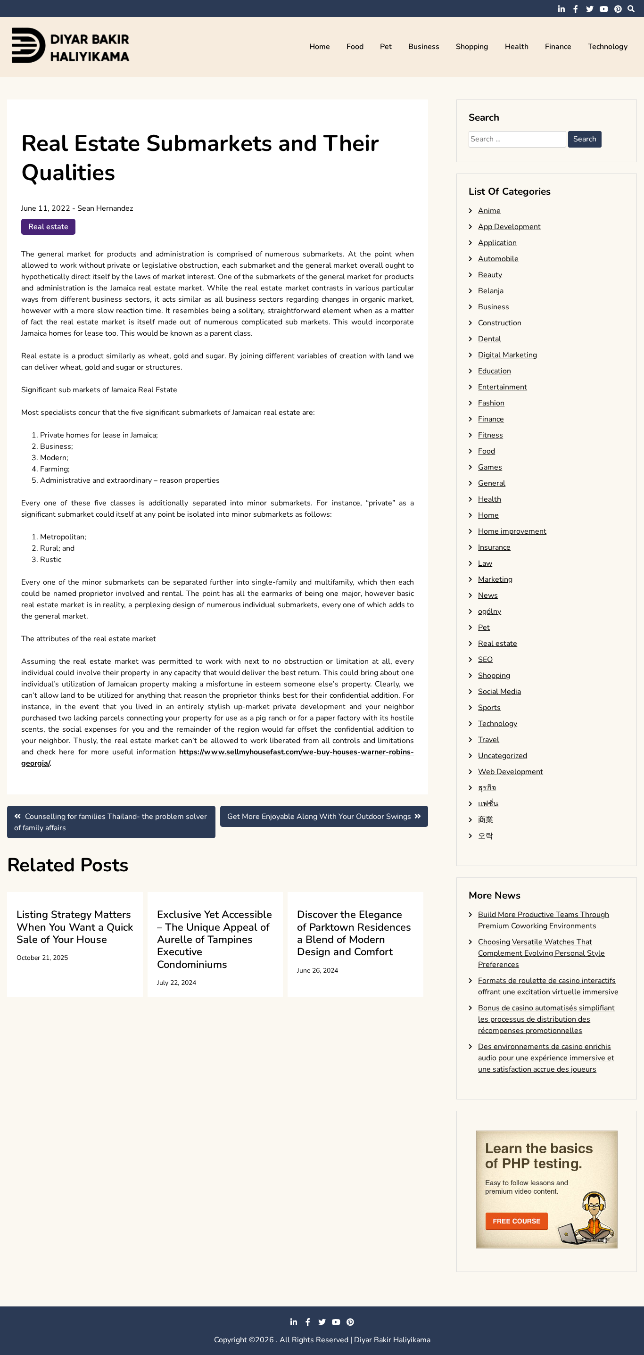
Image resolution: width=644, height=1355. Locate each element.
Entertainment (502, 387)
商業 (485, 820)
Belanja (491, 291)
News (488, 595)
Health (516, 46)
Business (423, 46)
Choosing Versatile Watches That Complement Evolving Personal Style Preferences (541, 953)
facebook (575, 9)
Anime (489, 211)
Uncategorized (502, 756)
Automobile (498, 259)
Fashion (491, 403)
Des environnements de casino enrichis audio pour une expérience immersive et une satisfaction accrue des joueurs (546, 1057)
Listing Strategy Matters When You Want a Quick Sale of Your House (75, 927)
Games (490, 467)
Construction (499, 323)
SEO (485, 659)
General (491, 483)
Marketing (495, 579)
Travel (488, 740)
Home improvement (512, 531)
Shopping (472, 46)
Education (494, 371)
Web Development (510, 772)
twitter (589, 9)
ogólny (489, 611)
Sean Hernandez (105, 208)
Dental (489, 339)
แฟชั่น (488, 804)
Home (319, 46)
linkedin (561, 9)
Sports (489, 707)
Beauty (490, 275)
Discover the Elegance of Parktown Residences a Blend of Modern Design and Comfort (354, 933)
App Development (509, 227)
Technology (607, 46)
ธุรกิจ (487, 788)
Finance (558, 46)
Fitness (490, 435)
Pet (386, 46)
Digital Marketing (507, 355)
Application (497, 243)
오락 (485, 836)
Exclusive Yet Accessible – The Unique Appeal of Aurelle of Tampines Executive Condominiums (214, 940)
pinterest (618, 9)
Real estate (48, 227)
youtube (604, 9)
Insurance (494, 547)
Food (355, 46)
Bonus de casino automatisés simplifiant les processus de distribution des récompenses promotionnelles (546, 1019)
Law (485, 563)
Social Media (499, 691)
